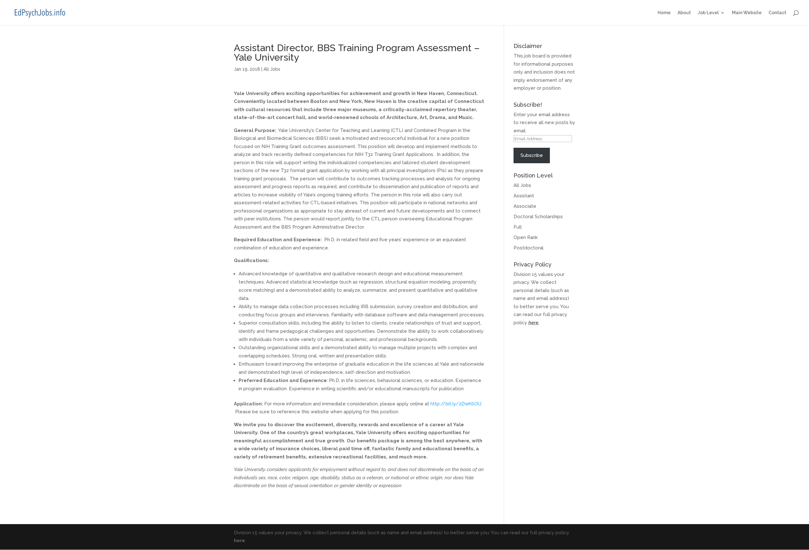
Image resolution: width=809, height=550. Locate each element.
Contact (777, 12)
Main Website (747, 12)
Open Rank (526, 237)
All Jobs (272, 69)
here (533, 323)
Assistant (524, 196)
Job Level (708, 12)
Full (518, 227)
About (684, 12)
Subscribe (531, 155)
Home (664, 12)
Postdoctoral (529, 248)
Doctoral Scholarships (538, 216)
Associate (525, 206)
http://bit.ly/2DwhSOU (455, 404)
